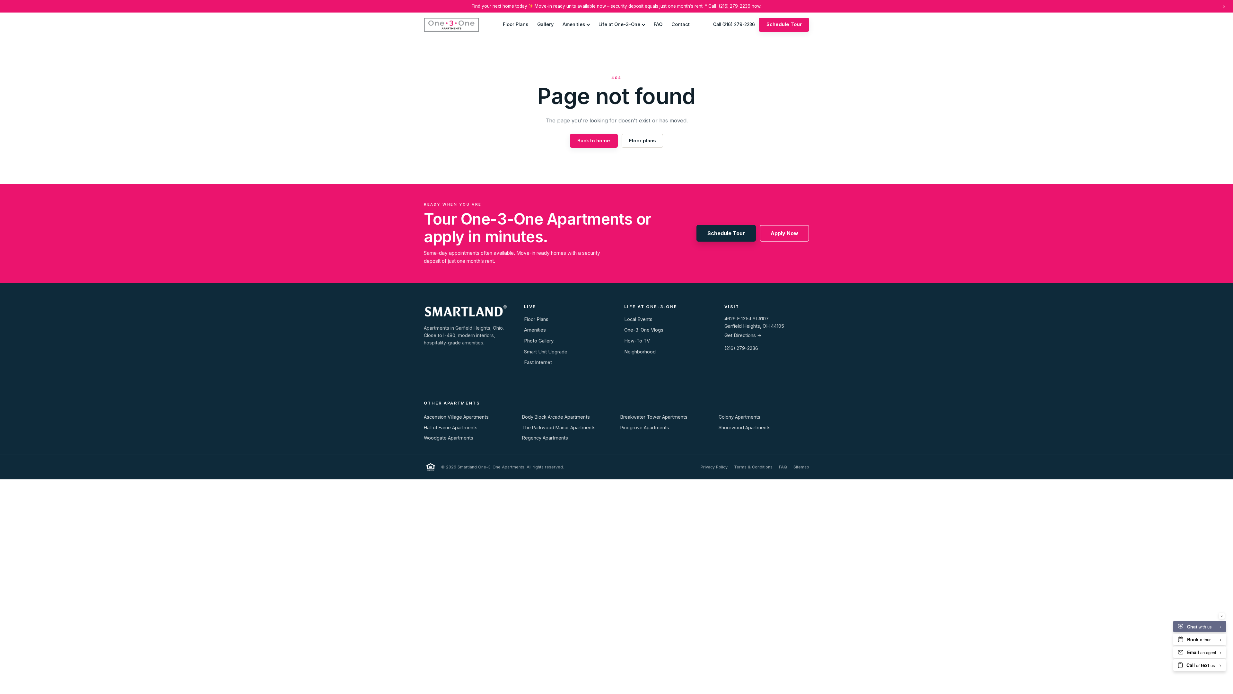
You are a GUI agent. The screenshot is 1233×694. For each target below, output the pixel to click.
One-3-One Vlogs (643, 330)
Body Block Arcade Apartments (556, 417)
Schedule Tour (784, 24)
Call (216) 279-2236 (734, 24)
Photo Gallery (539, 341)
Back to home (593, 141)
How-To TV (637, 341)
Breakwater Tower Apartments (653, 417)
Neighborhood (640, 352)
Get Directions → (743, 335)
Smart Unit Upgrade (545, 352)
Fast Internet (538, 362)
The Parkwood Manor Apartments (559, 427)
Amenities (574, 24)
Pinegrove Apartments (644, 427)
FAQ (658, 24)
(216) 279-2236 (734, 6)
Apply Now (784, 233)
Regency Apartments (545, 437)
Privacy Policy (714, 467)
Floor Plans (515, 24)
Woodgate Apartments (448, 437)
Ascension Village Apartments (456, 417)
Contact (680, 24)
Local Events (638, 319)
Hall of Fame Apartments (450, 427)
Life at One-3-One (619, 24)
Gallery (545, 24)
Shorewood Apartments (745, 427)
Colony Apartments (739, 417)
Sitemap (801, 467)
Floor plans (642, 141)
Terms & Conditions (753, 467)
